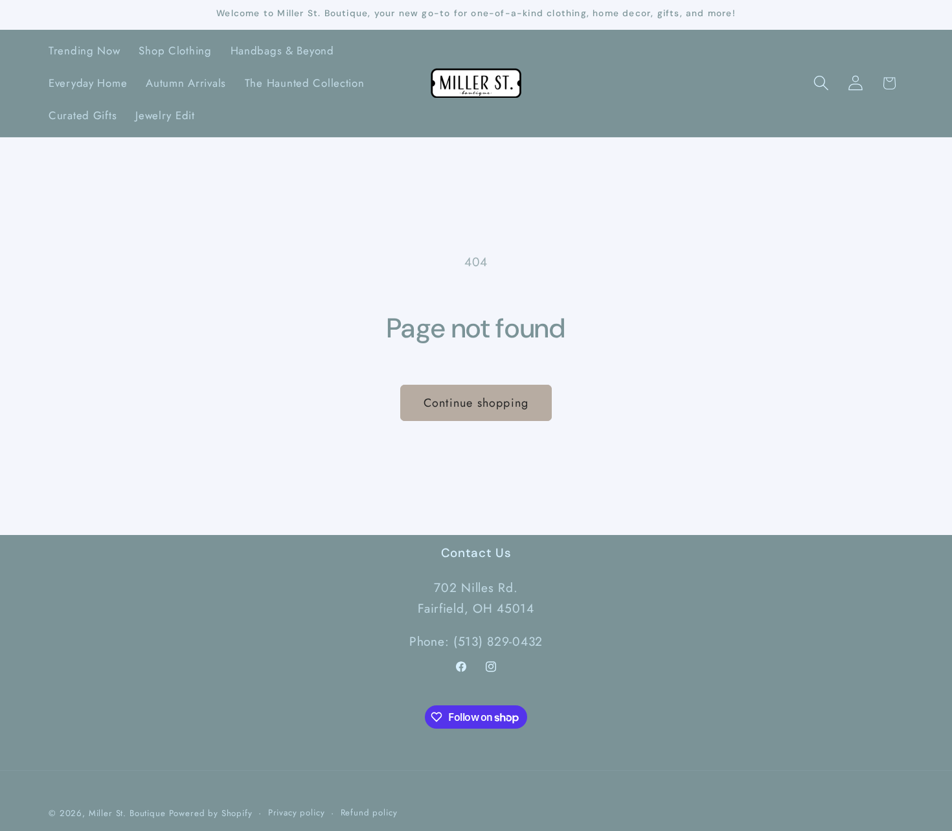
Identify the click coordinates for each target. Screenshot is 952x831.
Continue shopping (476, 402)
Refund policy (369, 812)
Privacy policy (296, 812)
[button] (821, 83)
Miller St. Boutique (127, 813)
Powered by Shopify (211, 813)
